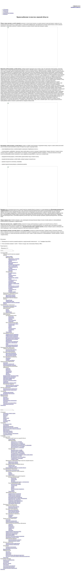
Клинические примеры (8, 13)
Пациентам (5, 10)
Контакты (5, 14)
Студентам (5, 11)
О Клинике (5, 9)
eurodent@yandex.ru (75, 7)
